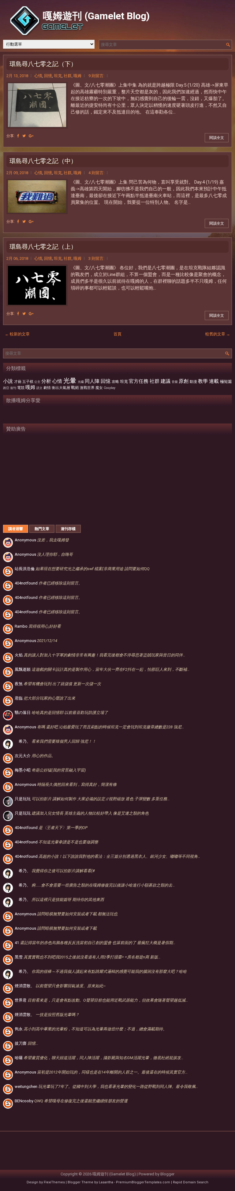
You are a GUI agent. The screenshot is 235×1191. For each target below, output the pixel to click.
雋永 (91, 1029)
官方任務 (138, 381)
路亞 (6, 388)
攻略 (115, 381)
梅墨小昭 (50, 770)
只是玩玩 (92, 799)
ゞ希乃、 (55, 741)
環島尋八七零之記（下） (43, 64)
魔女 (99, 388)
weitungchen (106, 1086)
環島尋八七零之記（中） (43, 161)
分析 (46, 381)
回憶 (48, 75)
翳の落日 (61, 712)
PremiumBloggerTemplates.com (143, 1182)
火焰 (100, 655)
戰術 (75, 387)
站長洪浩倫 (82, 568)
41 (95, 942)
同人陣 (92, 381)
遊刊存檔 (68, 529)
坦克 (58, 75)
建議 (165, 381)
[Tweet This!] (24, 136)
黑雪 (88, 957)
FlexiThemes (54, 1182)
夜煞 (58, 683)
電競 (20, 388)
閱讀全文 (216, 138)
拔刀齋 (26, 1043)
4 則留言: (96, 172)
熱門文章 (42, 529)
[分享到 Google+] (31, 136)
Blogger (167, 1174)
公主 (37, 382)
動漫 (193, 381)
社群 (68, 75)
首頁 (117, 334)
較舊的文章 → (217, 334)
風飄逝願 (102, 669)
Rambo (38, 626)
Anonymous (42, 540)
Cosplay (109, 388)
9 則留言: (96, 75)
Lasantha (106, 1182)
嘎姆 (77, 75)
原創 (183, 381)
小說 (8, 381)
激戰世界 (87, 388)
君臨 (45, 698)
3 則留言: (96, 258)
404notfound (48, 583)
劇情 (47, 388)
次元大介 (35, 755)
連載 (214, 381)
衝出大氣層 (61, 388)
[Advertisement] (117, 477)
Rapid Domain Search (190, 1182)
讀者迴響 (15, 529)
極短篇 (226, 381)
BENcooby (71, 1101)
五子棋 (27, 381)
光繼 (81, 382)
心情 (38, 75)
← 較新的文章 (17, 334)
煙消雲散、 (60, 986)
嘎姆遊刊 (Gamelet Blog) (96, 16)
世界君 (101, 1000)
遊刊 (13, 388)
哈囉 (99, 1057)
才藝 (17, 381)
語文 (39, 388)
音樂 (175, 382)
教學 (203, 381)
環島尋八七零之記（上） (43, 246)
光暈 (69, 380)
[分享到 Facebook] (18, 136)
